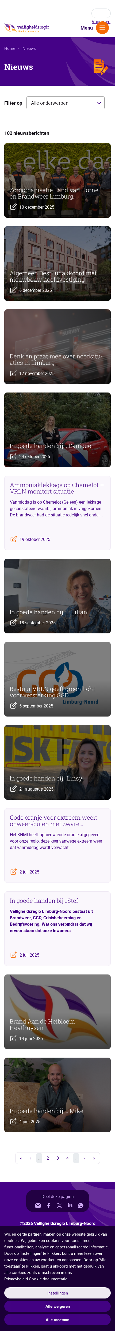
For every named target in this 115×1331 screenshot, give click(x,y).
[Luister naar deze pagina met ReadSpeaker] (101, 13)
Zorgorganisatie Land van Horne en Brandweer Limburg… (54, 193)
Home (9, 48)
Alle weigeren (57, 1306)
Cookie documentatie (48, 1278)
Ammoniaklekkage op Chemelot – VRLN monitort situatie (57, 488)
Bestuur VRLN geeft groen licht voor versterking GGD (52, 692)
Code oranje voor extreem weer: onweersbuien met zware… (53, 820)
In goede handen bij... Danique (50, 446)
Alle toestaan (57, 1319)
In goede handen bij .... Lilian (48, 612)
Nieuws (29, 48)
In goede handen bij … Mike (46, 1111)
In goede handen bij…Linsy (46, 778)
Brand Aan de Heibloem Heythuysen (42, 1024)
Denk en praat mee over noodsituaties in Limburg (56, 359)
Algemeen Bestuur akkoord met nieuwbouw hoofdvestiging (53, 276)
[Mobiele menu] (102, 27)
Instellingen (57, 1293)
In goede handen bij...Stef (44, 900)
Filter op (13, 103)
